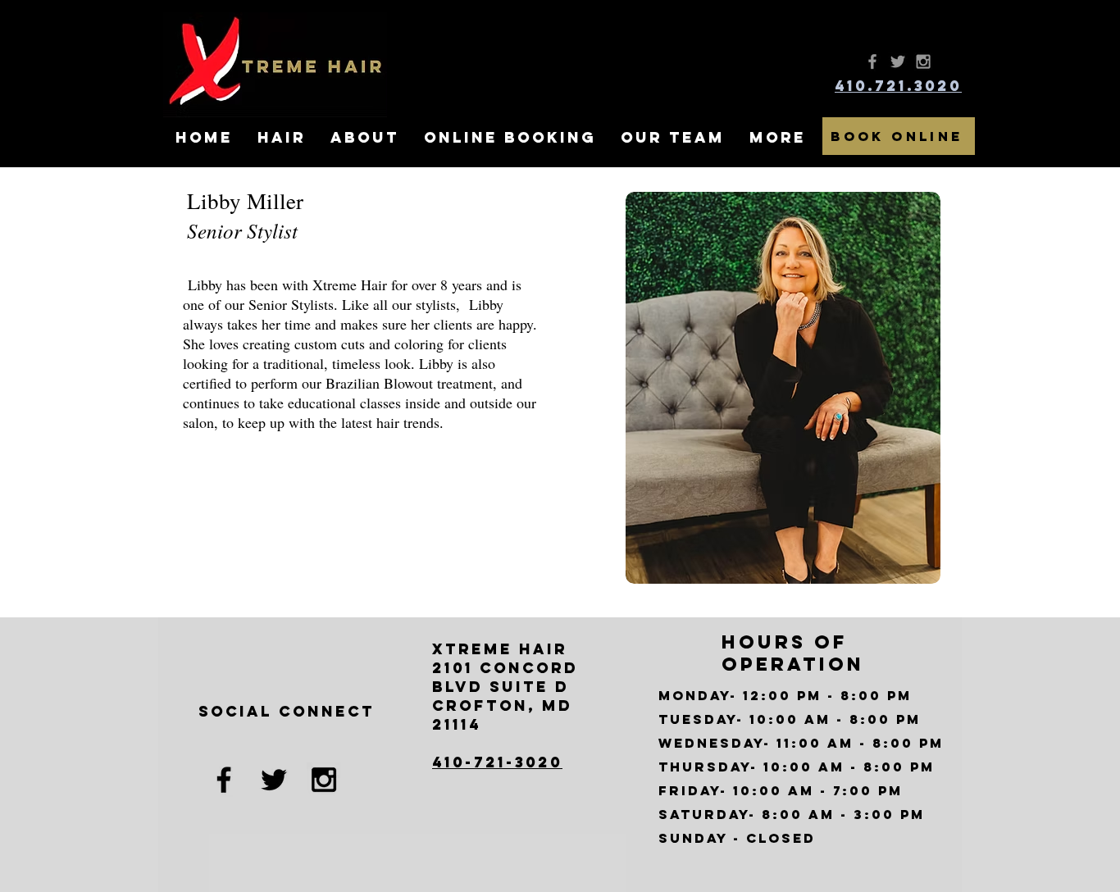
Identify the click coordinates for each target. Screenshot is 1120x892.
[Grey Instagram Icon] (923, 61)
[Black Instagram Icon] (324, 779)
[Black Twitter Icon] (274, 779)
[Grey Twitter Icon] (898, 61)
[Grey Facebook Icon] (872, 61)
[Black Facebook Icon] (224, 779)
